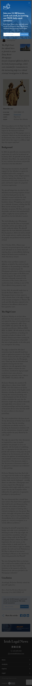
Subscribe (24, 34)
